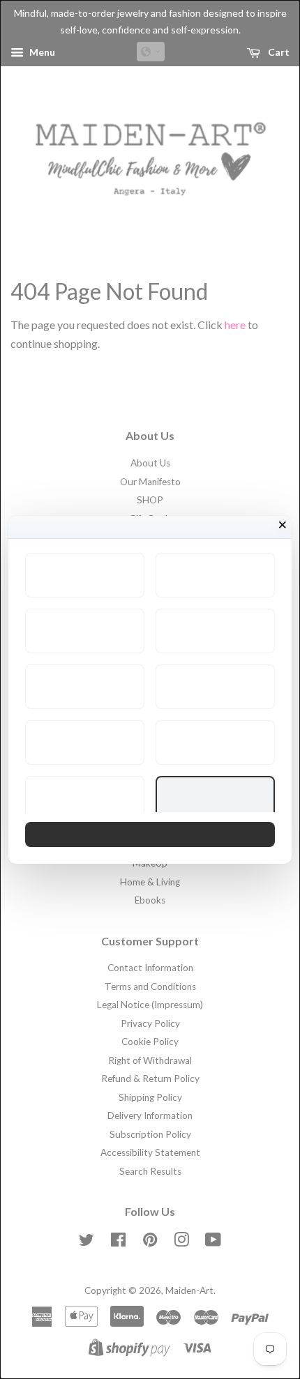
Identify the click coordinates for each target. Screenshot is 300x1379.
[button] (84, 575)
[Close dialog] (282, 524)
